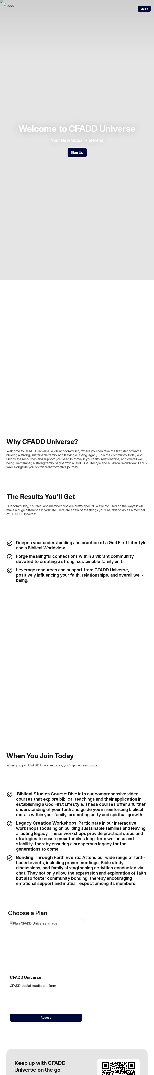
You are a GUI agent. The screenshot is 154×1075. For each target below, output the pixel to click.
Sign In (144, 8)
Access (46, 1017)
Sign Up (77, 152)
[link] (46, 971)
